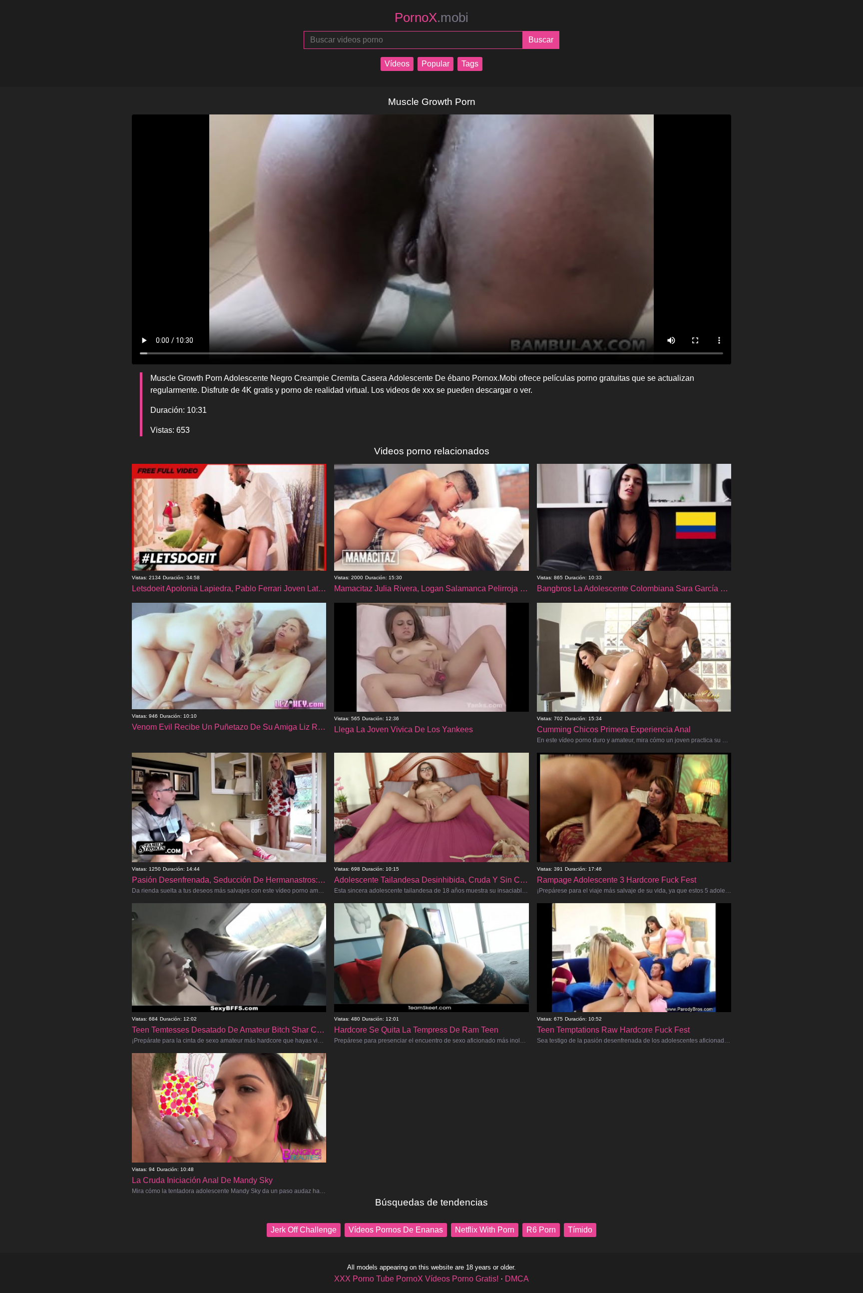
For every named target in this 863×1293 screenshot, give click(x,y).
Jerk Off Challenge (304, 1230)
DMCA (517, 1279)
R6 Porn (541, 1230)
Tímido (580, 1230)
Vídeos (397, 63)
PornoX (431, 17)
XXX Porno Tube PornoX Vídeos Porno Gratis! (416, 1279)
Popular (435, 63)
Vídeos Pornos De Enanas (396, 1230)
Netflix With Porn (484, 1230)
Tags (469, 63)
